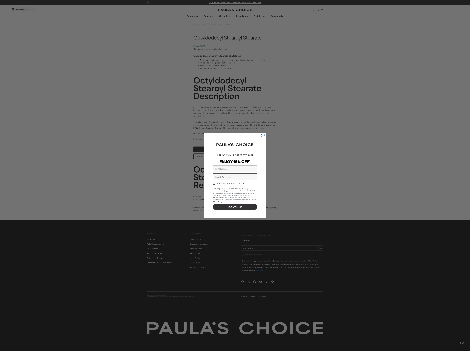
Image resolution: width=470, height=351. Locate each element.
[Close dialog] (263, 135)
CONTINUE (235, 207)
